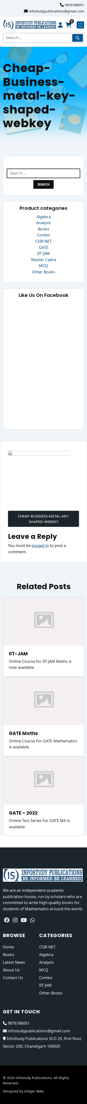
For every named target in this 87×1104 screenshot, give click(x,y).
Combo (43, 235)
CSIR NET (43, 241)
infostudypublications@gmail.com (56, 11)
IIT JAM (43, 253)
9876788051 (74, 5)
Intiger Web (34, 1091)
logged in (40, 545)
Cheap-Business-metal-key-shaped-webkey (43, 519)
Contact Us (13, 977)
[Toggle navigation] (80, 25)
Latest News (14, 962)
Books (43, 229)
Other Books (43, 272)
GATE (43, 247)
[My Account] (60, 25)
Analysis (43, 222)
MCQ (43, 265)
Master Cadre (43, 259)
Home (8, 947)
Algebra (43, 216)
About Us (11, 970)
